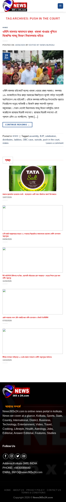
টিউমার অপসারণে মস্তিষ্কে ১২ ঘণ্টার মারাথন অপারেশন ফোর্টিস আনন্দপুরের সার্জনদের (27, 357)
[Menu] (60, 6)
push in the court (51, 139)
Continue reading (17, 124)
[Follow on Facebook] (5, 456)
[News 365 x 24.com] (15, 6)
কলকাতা (5, 27)
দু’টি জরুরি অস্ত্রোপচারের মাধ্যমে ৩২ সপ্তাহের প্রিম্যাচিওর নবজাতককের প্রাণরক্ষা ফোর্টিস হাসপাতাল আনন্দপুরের (32, 235)
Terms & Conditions (33, 492)
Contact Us (54, 490)
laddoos (18, 139)
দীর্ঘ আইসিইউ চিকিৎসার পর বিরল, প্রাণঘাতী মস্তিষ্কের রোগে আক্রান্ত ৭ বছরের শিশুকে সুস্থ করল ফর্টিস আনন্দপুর (32, 277)
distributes (8, 139)
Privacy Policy (35, 490)
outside (38, 139)
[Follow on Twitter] (18, 456)
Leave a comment (54, 143)
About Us (18, 490)
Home (7, 490)
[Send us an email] (24, 456)
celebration (50, 136)
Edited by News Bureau (41, 45)
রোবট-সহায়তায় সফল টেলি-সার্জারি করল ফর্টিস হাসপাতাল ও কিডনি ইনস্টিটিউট (25, 317)
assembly (34, 136)
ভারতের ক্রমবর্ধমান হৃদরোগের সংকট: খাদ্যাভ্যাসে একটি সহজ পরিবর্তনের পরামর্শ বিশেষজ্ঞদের (29, 194)
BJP (42, 136)
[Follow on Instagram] (12, 456)
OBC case (28, 139)
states (6, 143)
